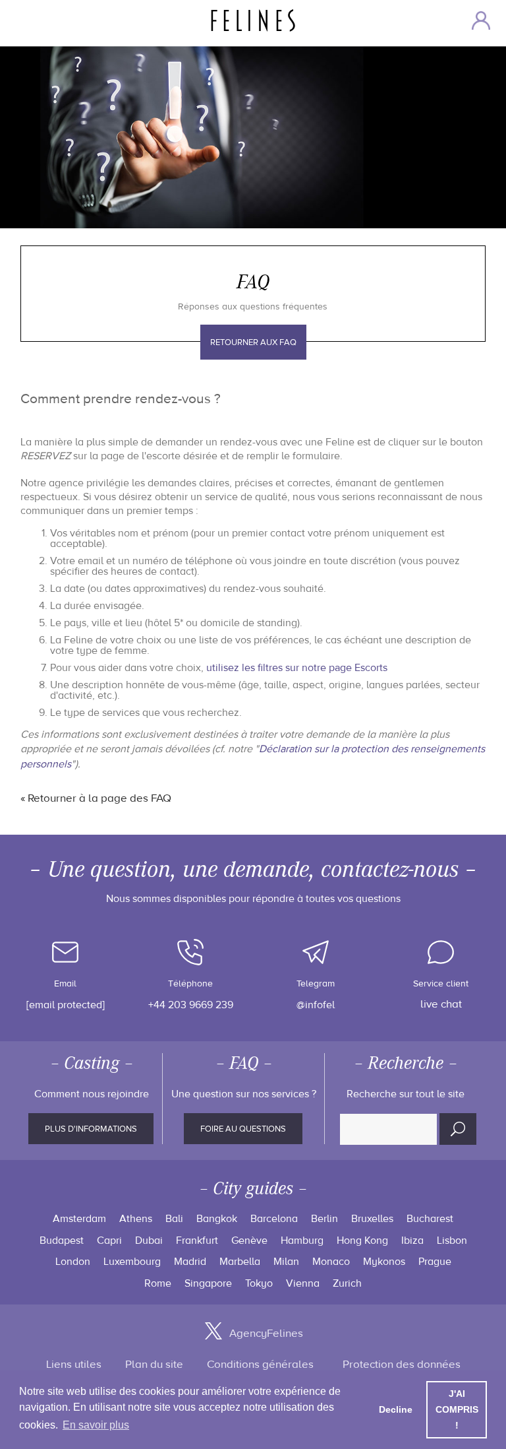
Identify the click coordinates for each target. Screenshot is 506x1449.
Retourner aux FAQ (253, 342)
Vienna (303, 1283)
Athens (135, 1218)
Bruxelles (372, 1218)
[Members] (481, 20)
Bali (174, 1218)
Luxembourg (132, 1261)
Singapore (208, 1283)
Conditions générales (260, 1364)
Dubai (149, 1240)
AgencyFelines (266, 1333)
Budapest (62, 1240)
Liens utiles (73, 1364)
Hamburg (302, 1240)
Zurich (347, 1283)
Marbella (239, 1261)
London (72, 1261)
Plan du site (154, 1364)
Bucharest (430, 1218)
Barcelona (274, 1218)
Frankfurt (197, 1240)
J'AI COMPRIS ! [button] (457, 1409)
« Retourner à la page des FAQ (95, 798)
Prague (434, 1261)
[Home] (259, 20)
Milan (286, 1261)
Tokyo (259, 1283)
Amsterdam (79, 1218)
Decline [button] (395, 1409)
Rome (157, 1283)
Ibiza (412, 1240)
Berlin (324, 1218)
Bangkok (216, 1218)
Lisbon (452, 1240)
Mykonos (384, 1261)
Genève (249, 1240)
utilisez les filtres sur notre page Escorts (296, 667)
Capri (109, 1240)
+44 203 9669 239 (190, 1005)
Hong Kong (362, 1240)
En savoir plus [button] (96, 1425)
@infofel (315, 1005)
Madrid (190, 1261)
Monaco (331, 1261)
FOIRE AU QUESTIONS (243, 1129)
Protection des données (402, 1364)
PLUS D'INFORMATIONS (91, 1129)
